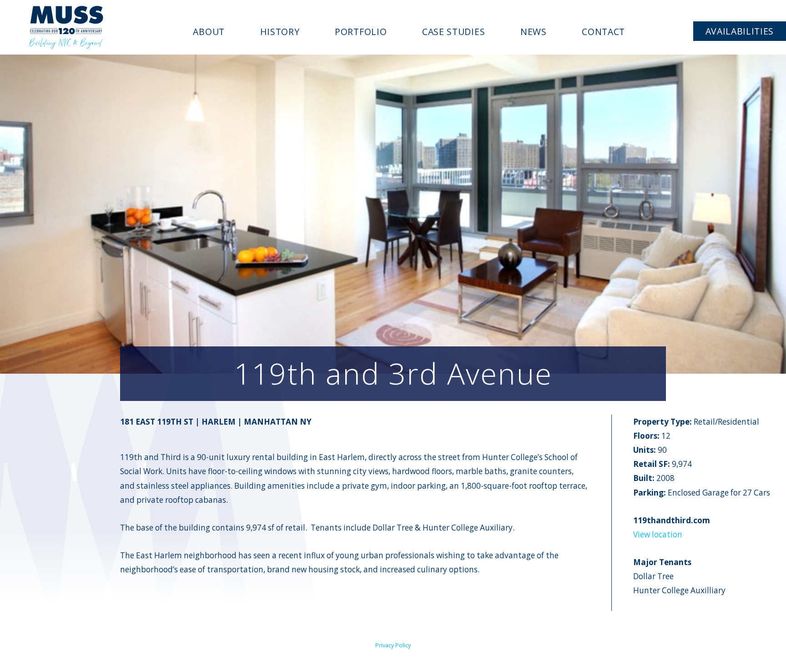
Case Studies (453, 31)
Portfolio (361, 31)
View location (657, 534)
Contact (603, 31)
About (208, 31)
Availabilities (739, 31)
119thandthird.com (671, 520)
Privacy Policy (393, 645)
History (280, 31)
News (533, 31)
